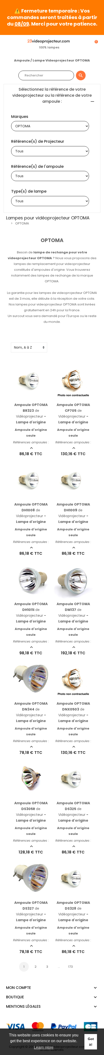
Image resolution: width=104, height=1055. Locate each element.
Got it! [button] (91, 1042)
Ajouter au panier (26, 396)
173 (70, 966)
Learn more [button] (43, 1047)
